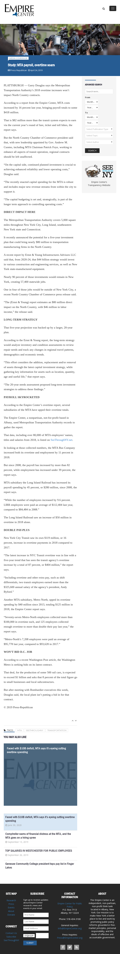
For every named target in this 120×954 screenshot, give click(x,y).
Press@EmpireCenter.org (69, 937)
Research (11, 900)
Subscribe (11, 936)
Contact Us (11, 933)
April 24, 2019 (36, 70)
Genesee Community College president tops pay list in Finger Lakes (39, 865)
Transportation (56, 730)
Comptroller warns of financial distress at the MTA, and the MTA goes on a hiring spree (38, 836)
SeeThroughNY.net (61, 439)
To (86, 113)
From (87, 98)
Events (11, 907)
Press (11, 903)
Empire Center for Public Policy (70, 905)
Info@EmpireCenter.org (70, 928)
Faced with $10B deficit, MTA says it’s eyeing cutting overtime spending (36, 750)
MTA (19, 730)
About (11, 911)
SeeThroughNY (34, 730)
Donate (11, 914)
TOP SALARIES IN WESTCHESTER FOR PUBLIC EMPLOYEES (38, 851)
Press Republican (18, 70)
